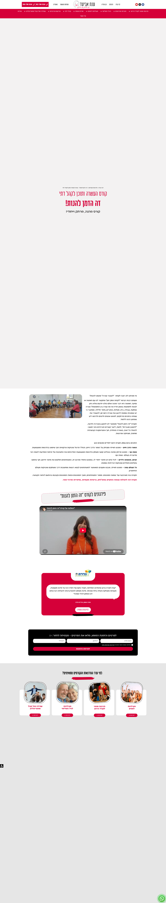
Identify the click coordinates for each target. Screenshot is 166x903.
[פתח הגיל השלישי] (101, 11)
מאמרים (55, 4)
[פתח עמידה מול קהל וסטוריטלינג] (25, 11)
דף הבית (118, 4)
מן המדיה (104, 4)
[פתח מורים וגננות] (74, 11)
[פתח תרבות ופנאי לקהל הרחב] (129, 11)
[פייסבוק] (143, 4)
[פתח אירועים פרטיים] (48, 11)
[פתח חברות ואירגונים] (114, 11)
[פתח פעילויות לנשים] (86, 11)
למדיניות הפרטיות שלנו (108, 645)
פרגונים (111, 4)
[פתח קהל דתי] (63, 11)
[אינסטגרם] (139, 4)
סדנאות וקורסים (93, 188)
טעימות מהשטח (64, 4)
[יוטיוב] (136, 4)
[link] (84, 4)
